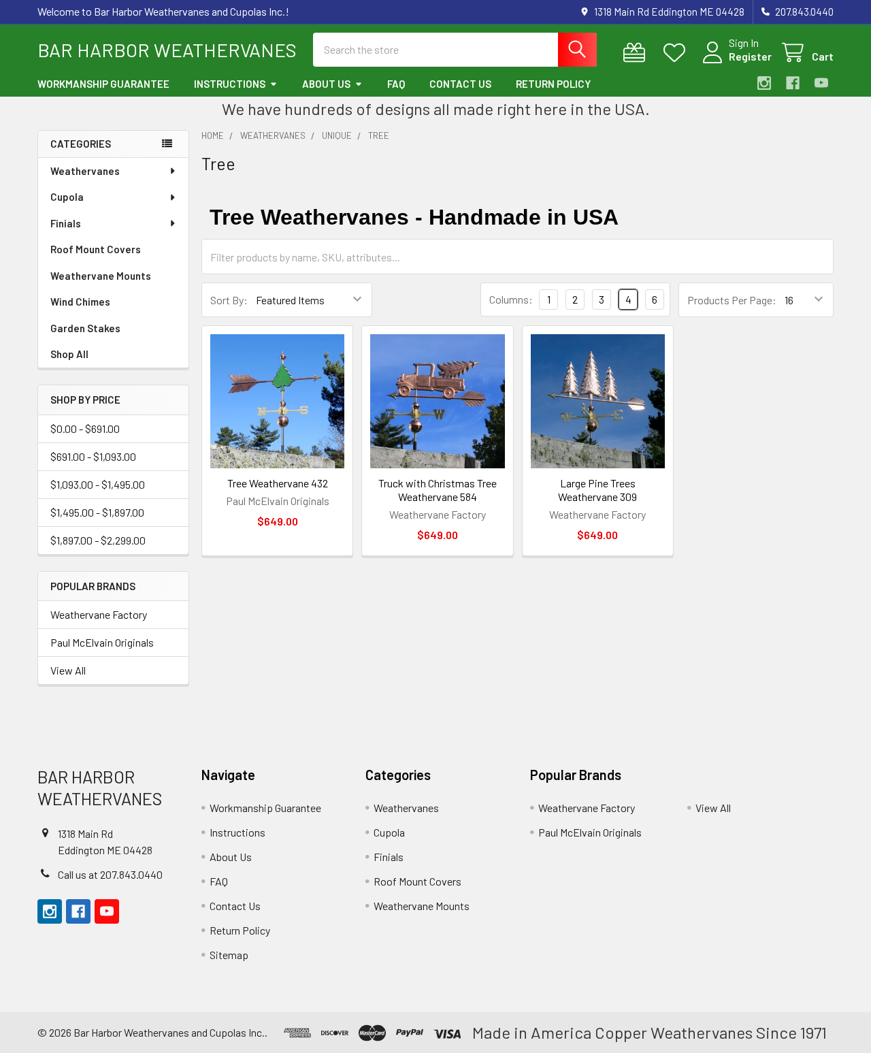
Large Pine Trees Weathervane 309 (597, 489)
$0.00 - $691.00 (85, 428)
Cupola (67, 197)
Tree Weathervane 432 (277, 482)
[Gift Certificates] (637, 52)
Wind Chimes (80, 301)
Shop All (69, 354)
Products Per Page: (731, 299)
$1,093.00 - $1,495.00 (97, 484)
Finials (65, 223)
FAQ (396, 84)
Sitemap (229, 954)
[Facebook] (792, 83)
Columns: (511, 299)
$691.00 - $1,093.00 (93, 456)
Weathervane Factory (98, 614)
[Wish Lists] (677, 52)
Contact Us (460, 84)
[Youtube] (821, 83)
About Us (326, 84)
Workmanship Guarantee (103, 84)
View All (68, 670)
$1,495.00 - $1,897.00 (97, 512)
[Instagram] (764, 83)
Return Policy (553, 84)
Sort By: (229, 299)
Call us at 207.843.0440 (110, 874)
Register (750, 56)
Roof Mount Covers (95, 249)
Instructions (229, 84)
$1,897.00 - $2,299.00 (98, 540)
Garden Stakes (85, 328)
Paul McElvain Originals (102, 642)
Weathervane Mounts (100, 276)
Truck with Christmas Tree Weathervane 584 (437, 489)
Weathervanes (85, 171)
